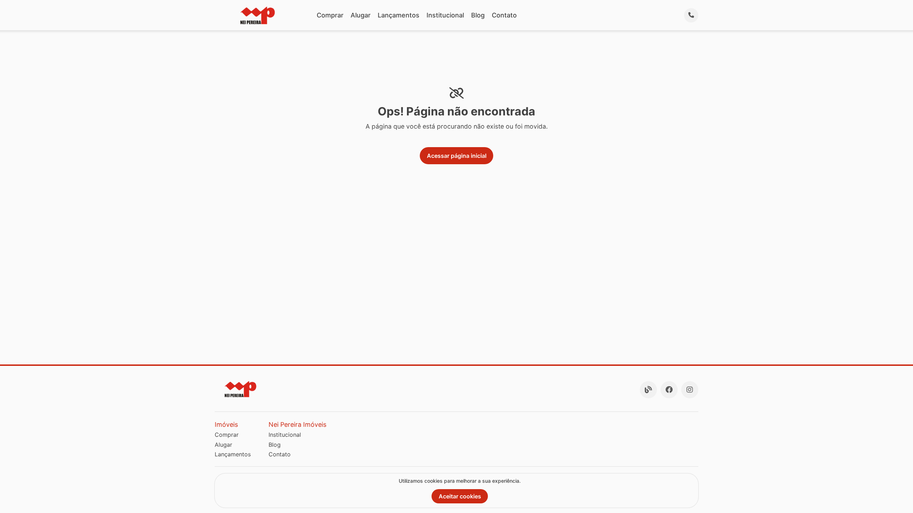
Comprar (330, 15)
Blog (478, 15)
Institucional (445, 15)
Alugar (361, 15)
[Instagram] (689, 389)
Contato (504, 15)
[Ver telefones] (691, 15)
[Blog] (648, 389)
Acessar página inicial (456, 155)
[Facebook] (669, 389)
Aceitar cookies (460, 496)
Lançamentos (398, 15)
